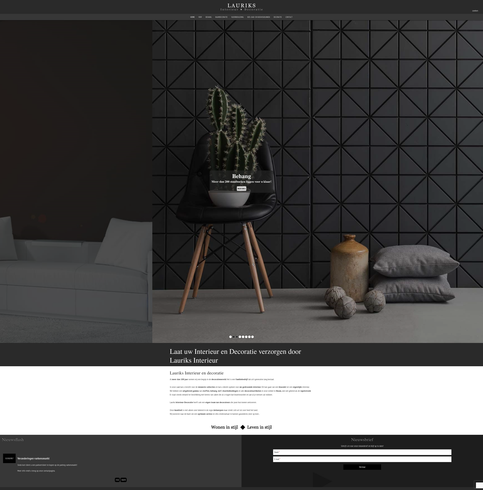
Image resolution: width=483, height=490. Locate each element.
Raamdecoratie (221, 17)
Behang (209, 17)
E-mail (277, 459)
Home (192, 17)
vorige (117, 480)
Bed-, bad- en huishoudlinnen (258, 17)
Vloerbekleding (237, 17)
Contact (289, 17)
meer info (242, 188)
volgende (123, 480)
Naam (276, 452)
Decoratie (278, 17)
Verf (200, 17)
